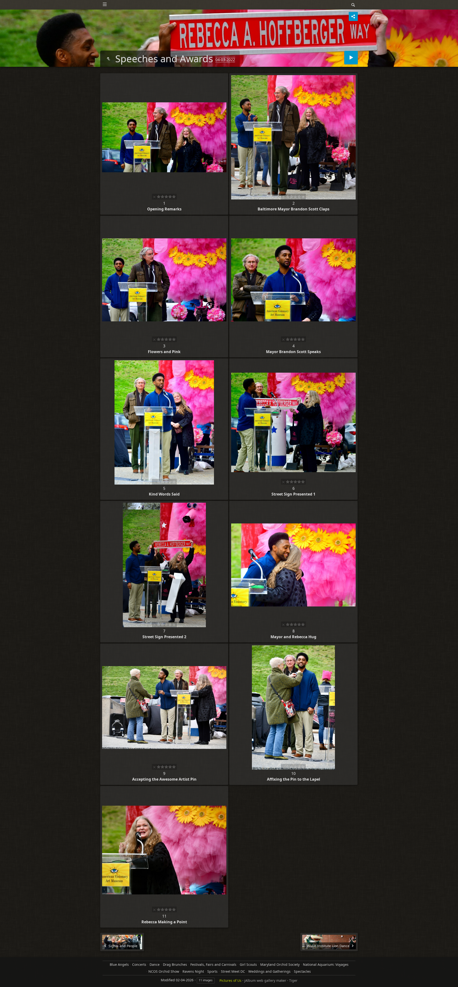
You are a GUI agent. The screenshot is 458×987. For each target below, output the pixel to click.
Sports (212, 971)
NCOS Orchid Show (163, 971)
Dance (155, 964)
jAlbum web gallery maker (265, 980)
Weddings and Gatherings (269, 971)
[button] (9, 977)
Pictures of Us (230, 980)
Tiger (293, 980)
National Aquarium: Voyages (326, 964)
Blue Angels (119, 964)
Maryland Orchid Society (280, 964)
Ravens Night (193, 971)
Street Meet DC (233, 971)
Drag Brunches (175, 964)
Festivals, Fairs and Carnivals (213, 964)
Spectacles (302, 971)
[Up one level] (108, 58)
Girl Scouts (248, 964)
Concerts (139, 964)
